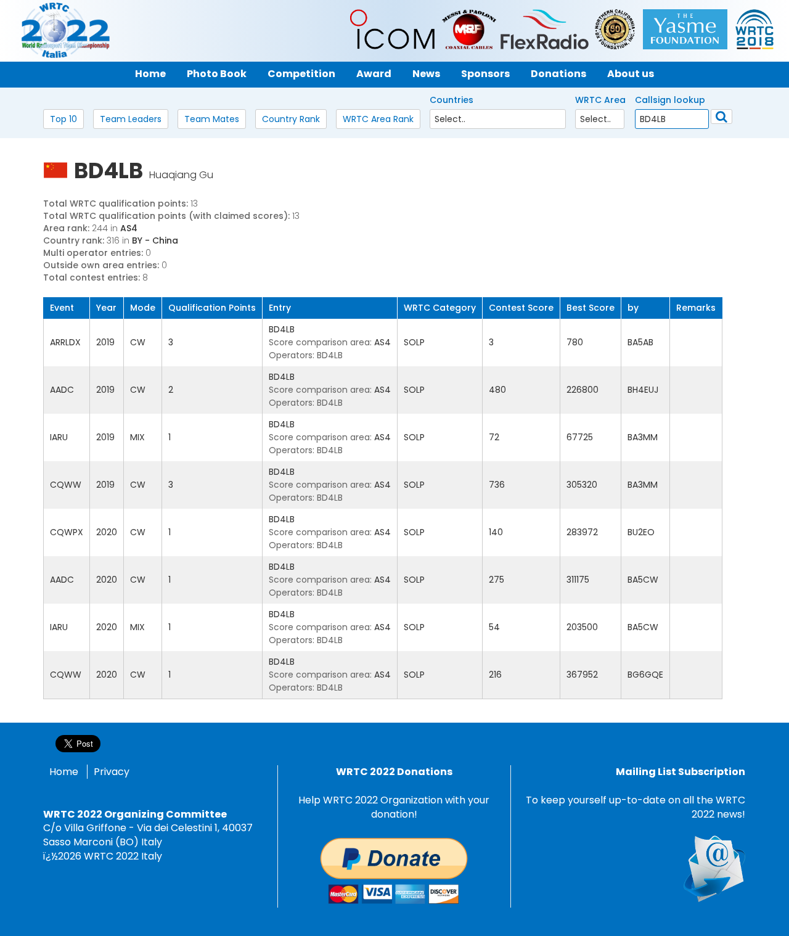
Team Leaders (130, 119)
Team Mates (211, 119)
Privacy (111, 772)
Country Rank (291, 119)
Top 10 (63, 119)
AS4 (128, 228)
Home (63, 772)
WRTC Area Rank (378, 119)
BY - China (155, 240)
